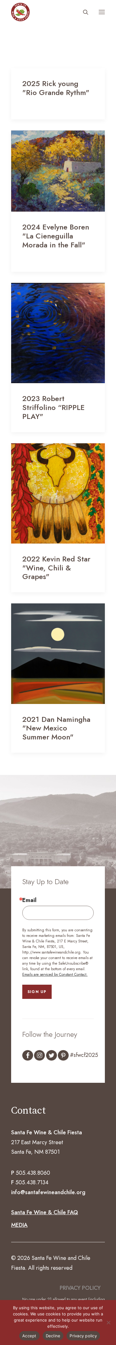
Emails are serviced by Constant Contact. (55, 974)
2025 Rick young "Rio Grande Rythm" (55, 88)
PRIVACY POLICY (80, 1288)
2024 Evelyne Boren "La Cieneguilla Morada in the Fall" (55, 235)
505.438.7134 (32, 1182)
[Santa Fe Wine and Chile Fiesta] (20, 12)
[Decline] (108, 1322)
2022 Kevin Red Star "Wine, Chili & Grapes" (56, 567)
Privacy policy (83, 1335)
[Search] (82, 12)
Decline (53, 1335)
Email (29, 900)
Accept (29, 1335)
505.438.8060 (33, 1173)
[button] (102, 12)
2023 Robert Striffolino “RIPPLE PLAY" (53, 407)
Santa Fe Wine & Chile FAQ (44, 1212)
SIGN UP (37, 992)
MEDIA (19, 1225)
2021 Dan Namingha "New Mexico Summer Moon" (56, 728)
